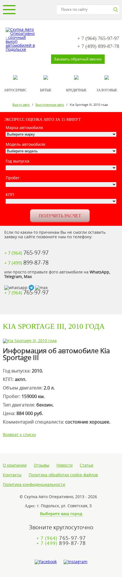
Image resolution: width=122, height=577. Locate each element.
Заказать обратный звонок (78, 59)
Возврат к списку (19, 434)
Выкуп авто (21, 104)
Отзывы (41, 465)
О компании (15, 465)
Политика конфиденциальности (34, 485)
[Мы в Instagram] (75, 562)
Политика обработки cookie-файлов (63, 475)
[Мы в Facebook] (46, 562)
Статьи (86, 465)
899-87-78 (98, 46)
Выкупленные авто (49, 104)
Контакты (12, 475)
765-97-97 (98, 38)
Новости (64, 465)
